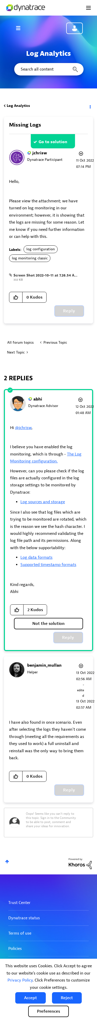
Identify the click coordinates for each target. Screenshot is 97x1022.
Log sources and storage (42, 502)
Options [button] (89, 106)
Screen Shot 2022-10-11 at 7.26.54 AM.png (49, 275)
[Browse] (20, 28)
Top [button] (7, 861)
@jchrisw (23, 427)
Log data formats (36, 557)
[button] (30, 998)
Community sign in (74, 28)
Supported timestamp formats (48, 564)
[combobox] (48, 69)
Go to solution (53, 141)
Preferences (48, 1011)
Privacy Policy (20, 980)
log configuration (40, 249)
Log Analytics (18, 105)
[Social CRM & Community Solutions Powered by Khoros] (80, 863)
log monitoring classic (30, 258)
